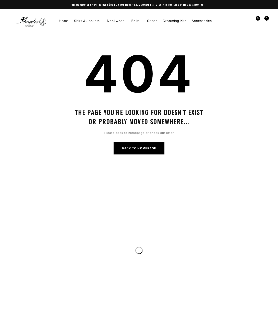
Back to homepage (139, 148)
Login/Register (246, 21)
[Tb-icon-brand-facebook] (12, 318)
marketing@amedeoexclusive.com (47, 246)
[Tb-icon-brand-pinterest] (37, 318)
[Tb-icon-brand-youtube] (29, 318)
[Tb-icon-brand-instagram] (21, 318)
